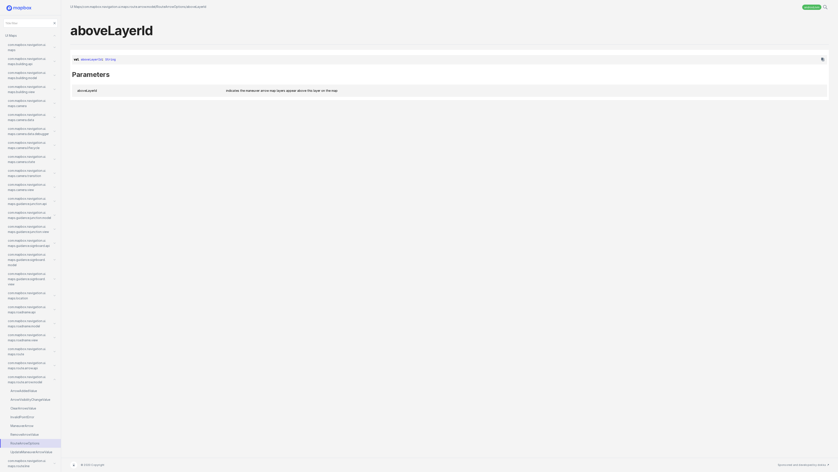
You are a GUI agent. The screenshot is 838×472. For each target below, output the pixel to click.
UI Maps (76, 7)
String (110, 59)
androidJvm (811, 7)
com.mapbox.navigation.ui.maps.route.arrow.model (119, 7)
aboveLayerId (196, 7)
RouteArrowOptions (170, 7)
